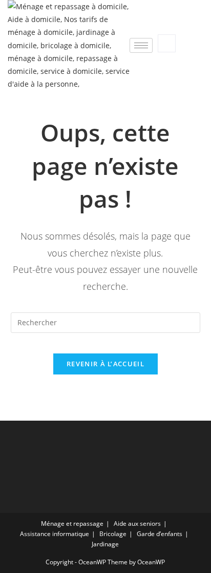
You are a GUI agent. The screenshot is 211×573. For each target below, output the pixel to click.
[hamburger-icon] (141, 45)
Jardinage (105, 544)
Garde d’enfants (159, 533)
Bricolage (112, 533)
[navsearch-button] (167, 43)
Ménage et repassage (72, 523)
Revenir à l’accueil (105, 363)
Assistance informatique (54, 533)
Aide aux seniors (137, 523)
